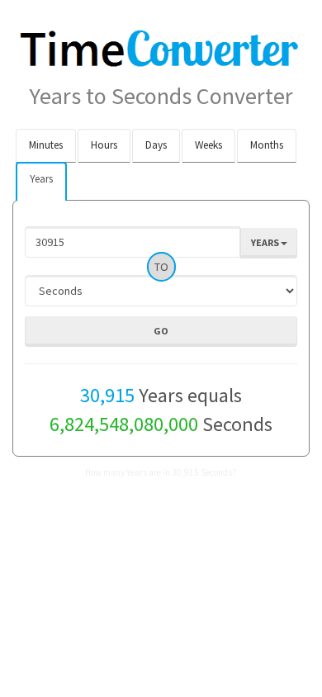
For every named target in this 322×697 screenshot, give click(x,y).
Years (41, 179)
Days (156, 145)
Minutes (46, 145)
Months (266, 145)
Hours (104, 145)
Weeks (208, 145)
